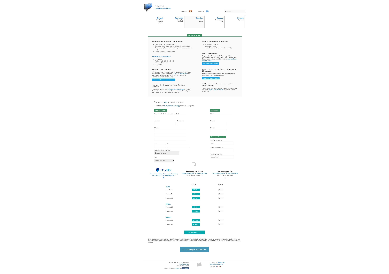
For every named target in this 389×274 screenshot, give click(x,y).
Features (160, 21)
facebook (185, 268)
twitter (177, 268)
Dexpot (160, 18)
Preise (201, 20)
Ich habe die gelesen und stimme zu (169, 102)
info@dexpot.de (184, 264)
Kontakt (240, 18)
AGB (165, 102)
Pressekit (180, 21)
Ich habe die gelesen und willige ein (175, 106)
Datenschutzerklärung (171, 106)
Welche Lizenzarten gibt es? (161, 56)
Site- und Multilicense (180, 73)
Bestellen (199, 18)
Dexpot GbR (221, 262)
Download (179, 18)
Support (220, 18)
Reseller (200, 21)
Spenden (241, 20)
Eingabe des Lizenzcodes (216, 89)
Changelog (180, 20)
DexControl (159, 20)
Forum (221, 23)
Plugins (161, 23)
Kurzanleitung (219, 20)
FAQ (222, 21)
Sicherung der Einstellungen (176, 89)
